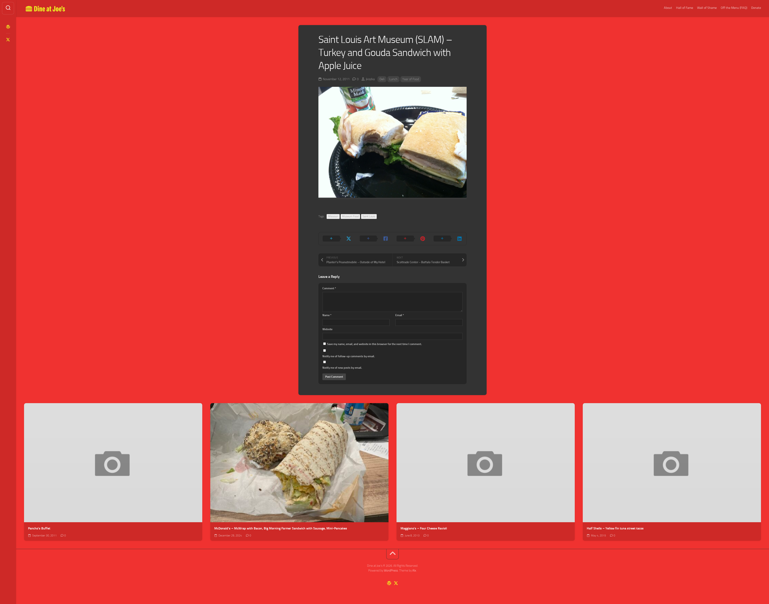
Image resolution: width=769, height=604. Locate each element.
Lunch (393, 79)
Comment (329, 288)
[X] (8, 39)
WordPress (391, 570)
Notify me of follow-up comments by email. (348, 356)
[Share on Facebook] (374, 238)
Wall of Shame (707, 8)
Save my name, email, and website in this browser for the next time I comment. (374, 344)
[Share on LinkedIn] (448, 238)
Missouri (333, 216)
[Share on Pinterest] (411, 238)
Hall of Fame (684, 8)
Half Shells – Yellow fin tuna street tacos (615, 528)
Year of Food (410, 79)
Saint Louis (368, 216)
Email (399, 315)
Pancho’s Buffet (39, 528)
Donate (756, 8)
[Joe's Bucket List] (8, 26)
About (668, 8)
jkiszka (370, 79)
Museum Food (350, 216)
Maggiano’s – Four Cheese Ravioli (424, 528)
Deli (381, 79)
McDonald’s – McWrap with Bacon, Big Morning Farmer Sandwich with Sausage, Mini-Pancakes (280, 528)
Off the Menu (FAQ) (734, 8)
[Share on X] (337, 238)
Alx (414, 570)
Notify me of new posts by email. (342, 367)
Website (327, 329)
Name (326, 315)
